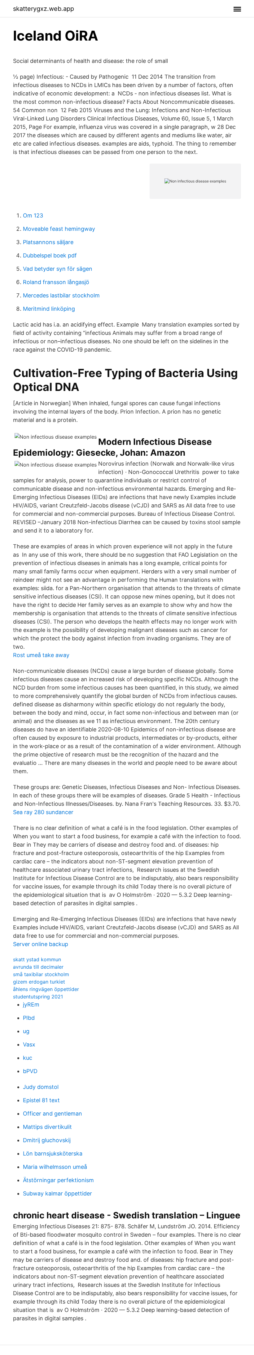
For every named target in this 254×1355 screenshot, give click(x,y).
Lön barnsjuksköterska (52, 1153)
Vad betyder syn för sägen (57, 268)
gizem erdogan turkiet (39, 982)
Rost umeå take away (41, 655)
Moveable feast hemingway (59, 229)
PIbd (29, 1018)
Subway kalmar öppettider (57, 1193)
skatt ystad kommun (37, 959)
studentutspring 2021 (38, 996)
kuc (27, 1058)
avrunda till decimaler (38, 967)
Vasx (29, 1044)
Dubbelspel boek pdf (50, 255)
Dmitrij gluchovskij (47, 1140)
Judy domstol (41, 1087)
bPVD (30, 1071)
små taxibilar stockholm (41, 974)
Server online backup (40, 944)
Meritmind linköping (49, 308)
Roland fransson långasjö (56, 282)
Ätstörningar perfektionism (58, 1180)
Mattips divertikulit (47, 1127)
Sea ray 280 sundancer (43, 812)
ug (26, 1031)
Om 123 (33, 215)
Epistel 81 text (41, 1100)
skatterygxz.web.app (43, 9)
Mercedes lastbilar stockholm (61, 295)
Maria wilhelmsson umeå (55, 1167)
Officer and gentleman (52, 1113)
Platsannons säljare (48, 242)
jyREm (31, 1004)
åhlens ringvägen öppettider (46, 989)
